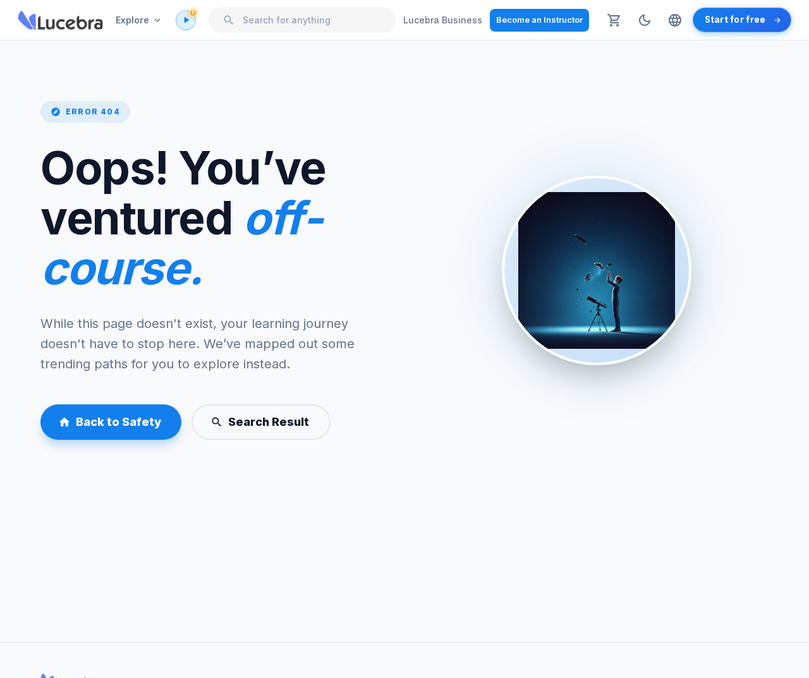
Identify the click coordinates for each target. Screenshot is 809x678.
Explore (132, 20)
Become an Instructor (539, 20)
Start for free (735, 20)
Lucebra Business (442, 20)
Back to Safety (118, 421)
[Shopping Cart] (614, 20)
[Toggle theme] (644, 20)
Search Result (268, 421)
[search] (229, 20)
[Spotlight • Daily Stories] (186, 20)
